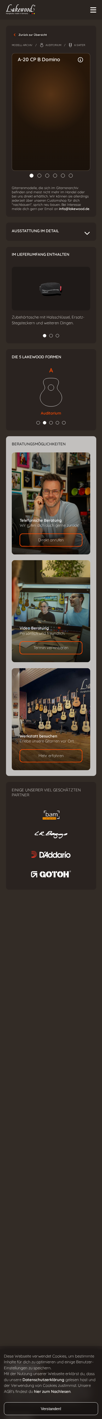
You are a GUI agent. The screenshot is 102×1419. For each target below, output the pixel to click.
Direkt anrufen (51, 540)
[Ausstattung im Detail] (80, 60)
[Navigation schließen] (93, 10)
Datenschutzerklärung (43, 1380)
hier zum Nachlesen (52, 1391)
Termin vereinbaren (51, 648)
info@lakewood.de (74, 209)
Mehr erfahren (51, 756)
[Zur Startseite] (49, 9)
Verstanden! (51, 1408)
